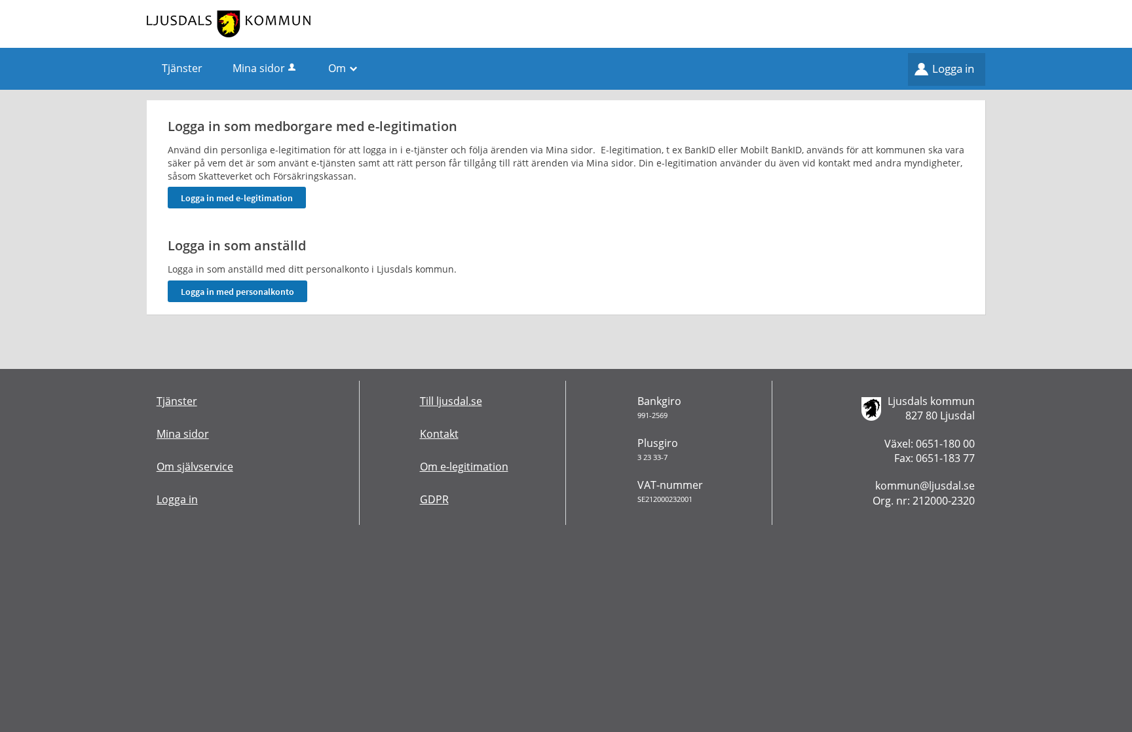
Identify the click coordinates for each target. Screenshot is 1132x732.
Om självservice (195, 466)
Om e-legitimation (464, 466)
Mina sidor (259, 68)
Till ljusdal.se (451, 401)
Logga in (953, 68)
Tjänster (177, 401)
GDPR (434, 499)
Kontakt (439, 434)
